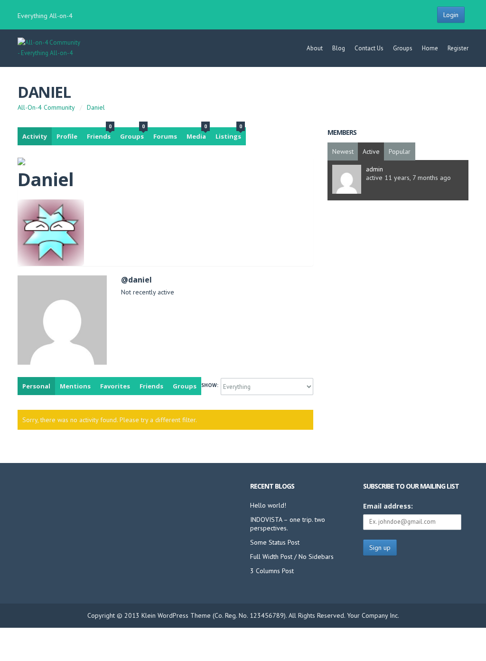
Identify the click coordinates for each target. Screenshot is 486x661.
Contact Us (369, 48)
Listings (228, 134)
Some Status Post (274, 542)
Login (450, 14)
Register (458, 48)
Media (197, 134)
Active (371, 151)
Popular (400, 151)
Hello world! (268, 505)
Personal (36, 386)
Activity (34, 136)
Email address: (388, 505)
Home (430, 48)
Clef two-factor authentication (243, 644)
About (315, 48)
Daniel (44, 92)
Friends (99, 134)
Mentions (75, 386)
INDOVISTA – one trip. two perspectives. (287, 523)
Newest (343, 151)
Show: (209, 385)
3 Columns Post (272, 571)
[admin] (346, 191)
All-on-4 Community (46, 107)
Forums (165, 136)
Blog (338, 48)
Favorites (115, 386)
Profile (66, 136)
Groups (402, 48)
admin (374, 169)
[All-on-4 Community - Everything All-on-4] (49, 53)
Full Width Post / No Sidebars (292, 556)
